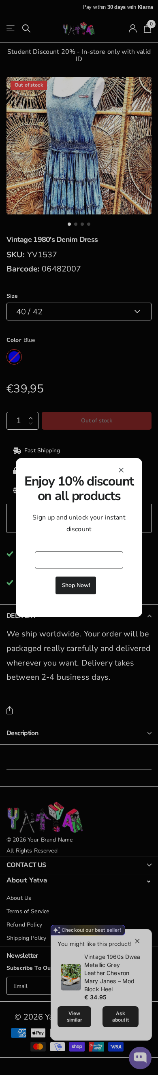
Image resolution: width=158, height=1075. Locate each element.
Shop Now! (76, 585)
